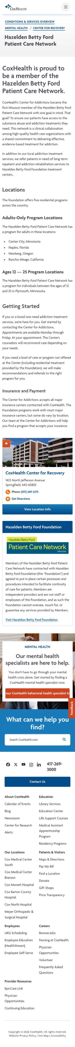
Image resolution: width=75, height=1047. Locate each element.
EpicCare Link (14, 988)
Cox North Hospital (18, 904)
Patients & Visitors (52, 852)
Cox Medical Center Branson (18, 875)
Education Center (51, 811)
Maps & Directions (51, 859)
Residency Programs (52, 844)
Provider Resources (18, 981)
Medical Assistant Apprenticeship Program (51, 831)
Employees (12, 926)
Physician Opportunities (49, 950)
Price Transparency (52, 895)
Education (46, 797)
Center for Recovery (49, 28)
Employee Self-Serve (19, 953)
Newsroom (12, 818)
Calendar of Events (18, 804)
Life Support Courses (53, 818)
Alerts (9, 832)
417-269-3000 (54, 766)
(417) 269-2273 (29, 492)
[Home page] (16, 7)
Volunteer (46, 960)
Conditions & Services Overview (30, 21)
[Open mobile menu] (65, 7)
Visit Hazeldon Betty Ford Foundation (32, 620)
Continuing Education (19, 1008)
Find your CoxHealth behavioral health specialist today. (37, 693)
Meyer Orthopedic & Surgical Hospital (19, 914)
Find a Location (49, 874)
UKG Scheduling (16, 933)
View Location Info (48, 510)
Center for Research (18, 825)
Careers (44, 926)
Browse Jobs (47, 933)
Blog (8, 811)
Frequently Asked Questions (51, 970)
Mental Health (16, 28)
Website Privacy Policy (22, 1035)
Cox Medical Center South (18, 862)
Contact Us (37, 782)
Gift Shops (46, 888)
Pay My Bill (46, 866)
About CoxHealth (17, 797)
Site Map (43, 1035)
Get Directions (21, 498)
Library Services (49, 804)
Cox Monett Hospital (19, 885)
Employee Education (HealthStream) (19, 943)
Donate (44, 881)
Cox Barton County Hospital (18, 895)
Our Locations (15, 852)
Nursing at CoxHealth (53, 940)
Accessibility (58, 1035)
